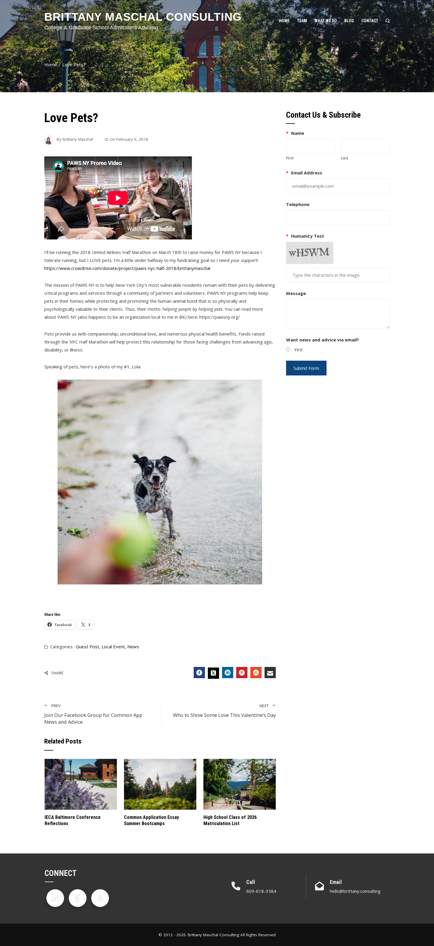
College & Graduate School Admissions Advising (101, 27)
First (289, 158)
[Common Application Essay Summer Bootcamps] (160, 784)
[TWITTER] (213, 673)
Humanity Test (305, 236)
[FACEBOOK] (199, 672)
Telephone (297, 204)
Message (296, 293)
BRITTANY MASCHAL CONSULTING (143, 17)
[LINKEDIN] (227, 672)
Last (344, 158)
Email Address (304, 173)
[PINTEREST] (241, 672)
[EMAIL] (270, 672)
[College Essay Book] (100, 898)
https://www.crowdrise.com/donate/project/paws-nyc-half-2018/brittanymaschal (127, 268)
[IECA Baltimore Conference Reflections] (81, 784)
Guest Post (87, 646)
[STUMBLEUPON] (256, 672)
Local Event (113, 646)
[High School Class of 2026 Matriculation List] (239, 784)
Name (295, 133)
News (133, 646)
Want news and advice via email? (322, 340)
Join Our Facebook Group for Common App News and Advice (93, 714)
